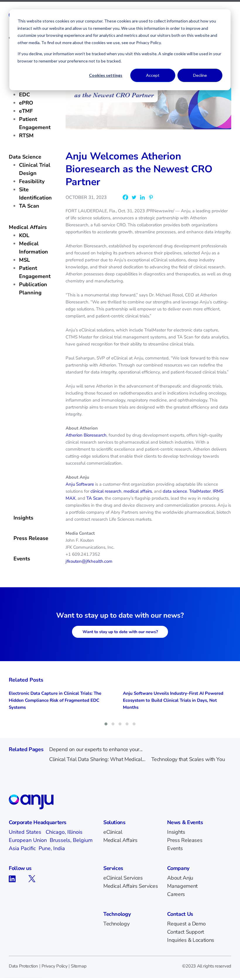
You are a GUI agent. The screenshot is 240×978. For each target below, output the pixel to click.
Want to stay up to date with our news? (120, 632)
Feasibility (31, 181)
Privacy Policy (55, 966)
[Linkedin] (142, 197)
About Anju (180, 877)
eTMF (26, 110)
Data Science (25, 156)
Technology (116, 923)
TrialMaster (200, 491)
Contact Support (185, 931)
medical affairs (138, 491)
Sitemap (78, 966)
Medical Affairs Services (130, 886)
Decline (200, 75)
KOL (24, 235)
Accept (153, 75)
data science (175, 491)
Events (21, 558)
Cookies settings (105, 75)
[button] (105, 724)
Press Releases (184, 840)
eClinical (112, 831)
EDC (24, 94)
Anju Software (80, 484)
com (108, 561)
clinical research (105, 491)
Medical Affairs (28, 227)
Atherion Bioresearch (86, 435)
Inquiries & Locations (190, 940)
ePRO (26, 102)
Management (182, 886)
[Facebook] (125, 197)
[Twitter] (134, 197)
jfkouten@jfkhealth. (85, 561)
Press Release (30, 538)
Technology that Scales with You (188, 759)
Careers (176, 894)
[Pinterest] (151, 197)
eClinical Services (123, 877)
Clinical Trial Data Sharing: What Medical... (97, 759)
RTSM (26, 135)
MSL (24, 259)
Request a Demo (186, 923)
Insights (23, 517)
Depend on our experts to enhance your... (96, 749)
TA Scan (29, 205)
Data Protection (23, 966)
